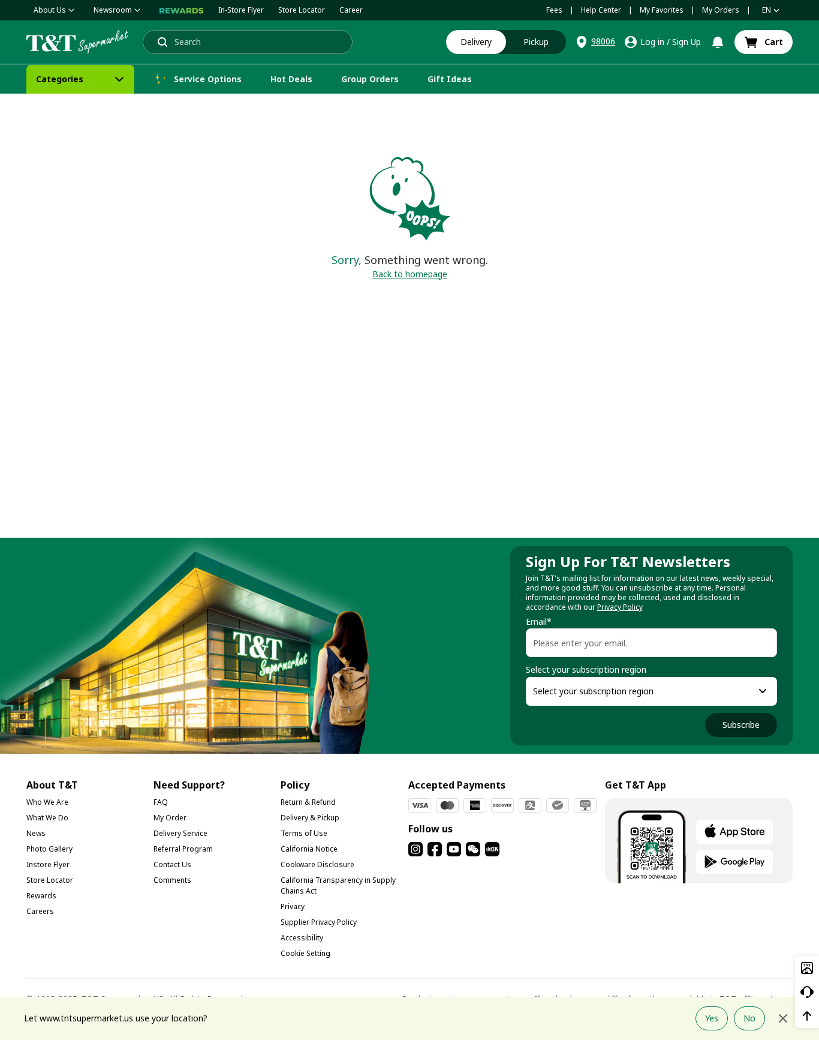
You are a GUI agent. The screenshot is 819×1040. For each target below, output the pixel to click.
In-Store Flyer (241, 10)
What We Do (47, 818)
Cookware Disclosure (317, 864)
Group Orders (370, 79)
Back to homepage (409, 274)
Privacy (293, 906)
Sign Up (686, 41)
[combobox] (640, 691)
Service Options (208, 79)
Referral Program (183, 849)
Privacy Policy (620, 607)
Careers (40, 911)
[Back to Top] (807, 1016)
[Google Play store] (734, 862)
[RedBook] (492, 849)
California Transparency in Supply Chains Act (338, 885)
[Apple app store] (734, 832)
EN (766, 10)
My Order (169, 818)
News (36, 833)
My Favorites (661, 10)
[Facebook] (434, 849)
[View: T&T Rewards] (181, 10)
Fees (554, 10)
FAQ (160, 802)
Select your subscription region (586, 669)
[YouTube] (454, 849)
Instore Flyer (48, 864)
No (749, 1018)
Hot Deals (291, 79)
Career (351, 10)
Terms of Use (304, 833)
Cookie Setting (305, 953)
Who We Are (47, 802)
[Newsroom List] (137, 10)
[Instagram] (415, 849)
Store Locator (301, 10)
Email (539, 621)
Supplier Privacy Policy (319, 922)
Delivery (476, 41)
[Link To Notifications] (718, 42)
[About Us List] (71, 10)
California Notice (309, 849)
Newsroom (113, 10)
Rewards (41, 896)
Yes (711, 1018)
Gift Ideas (449, 79)
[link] (763, 42)
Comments (172, 880)
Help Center (601, 10)
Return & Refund (308, 802)
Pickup (536, 41)
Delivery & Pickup (310, 818)
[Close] (783, 1018)
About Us (50, 10)
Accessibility (302, 938)
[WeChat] (473, 849)
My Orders (720, 10)
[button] (595, 42)
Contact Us (172, 864)
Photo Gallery (49, 849)
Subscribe (741, 724)
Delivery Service (180, 833)
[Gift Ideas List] (482, 79)
